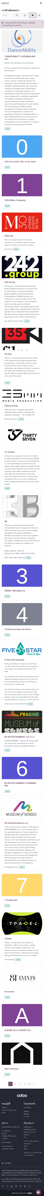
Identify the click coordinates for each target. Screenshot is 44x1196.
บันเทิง (7, 128)
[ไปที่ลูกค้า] (22, 41)
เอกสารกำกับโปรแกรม (9, 1110)
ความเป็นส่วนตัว (36, 1152)
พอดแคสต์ (27, 1144)
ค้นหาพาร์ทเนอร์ (7, 1146)
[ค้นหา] (17, 15)
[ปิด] (42, 22)
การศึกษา (5, 1138)
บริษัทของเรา (28, 1127)
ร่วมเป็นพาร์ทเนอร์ (8, 1149)
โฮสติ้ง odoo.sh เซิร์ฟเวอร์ (11, 1127)
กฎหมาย (26, 1152)
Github (26, 1111)
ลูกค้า (25, 1149)
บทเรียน (4, 1107)
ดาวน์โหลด (27, 1107)
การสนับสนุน (6, 1131)
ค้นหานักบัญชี (6, 1142)
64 (29, 1084)
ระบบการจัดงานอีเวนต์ (31, 1141)
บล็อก (25, 1146)
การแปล (26, 1116)
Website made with (19, 1193)
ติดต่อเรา (27, 1135)
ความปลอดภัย (28, 1155)
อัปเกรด (4, 1133)
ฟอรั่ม (3, 1113)
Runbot (26, 1114)
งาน (25, 1137)
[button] (41, 3)
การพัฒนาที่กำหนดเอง (9, 1136)
